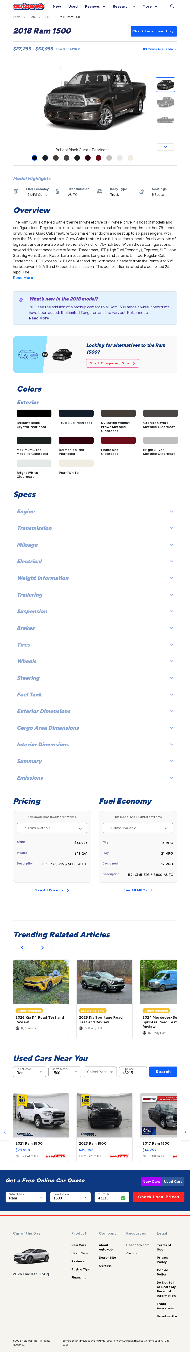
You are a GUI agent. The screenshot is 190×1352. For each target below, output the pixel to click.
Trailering (29, 594)
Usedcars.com (137, 1245)
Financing (78, 1277)
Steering (28, 677)
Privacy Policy (162, 1259)
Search (163, 1071)
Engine (26, 511)
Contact (105, 1265)
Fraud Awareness (165, 1306)
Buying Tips (80, 1269)
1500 (48, 17)
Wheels (26, 661)
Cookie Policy (162, 1272)
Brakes (26, 628)
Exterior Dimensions (43, 711)
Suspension (32, 611)
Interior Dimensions (43, 744)
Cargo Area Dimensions (48, 727)
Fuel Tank (29, 694)
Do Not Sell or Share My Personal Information (166, 1289)
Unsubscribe (167, 1316)
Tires (23, 644)
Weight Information (42, 578)
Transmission (34, 528)
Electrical (29, 561)
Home (17, 17)
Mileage (27, 544)
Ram (33, 17)
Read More (23, 277)
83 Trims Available (158, 49)
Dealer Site (107, 1257)
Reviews (77, 1261)
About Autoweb (106, 1247)
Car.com (132, 1253)
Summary (29, 761)
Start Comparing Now (110, 363)
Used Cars (173, 1181)
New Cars (151, 1181)
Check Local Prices (158, 1196)
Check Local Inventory (153, 31)
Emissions (30, 777)
